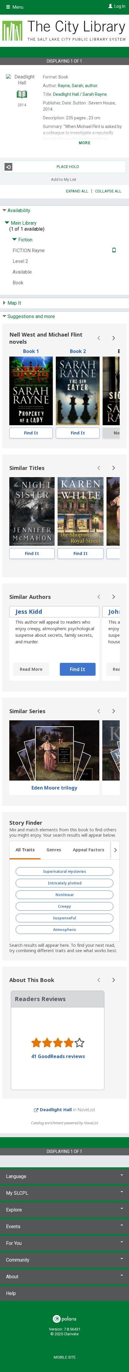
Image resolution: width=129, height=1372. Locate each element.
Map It (14, 303)
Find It (31, 433)
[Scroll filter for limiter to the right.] (115, 850)
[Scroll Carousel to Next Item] (113, 338)
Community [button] (17, 1260)
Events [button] (13, 1226)
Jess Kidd (29, 612)
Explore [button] (14, 1210)
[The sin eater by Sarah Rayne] (78, 391)
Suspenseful (64, 918)
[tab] (25, 850)
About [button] (12, 1276)
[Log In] (109, 6)
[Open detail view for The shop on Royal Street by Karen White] (81, 511)
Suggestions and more (31, 316)
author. (78, 85)
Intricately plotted (65, 883)
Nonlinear (65, 894)
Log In (119, 6)
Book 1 (31, 351)
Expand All (77, 191)
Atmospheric (64, 929)
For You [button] (14, 1243)
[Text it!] (113, 250)
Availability (19, 210)
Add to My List (63, 179)
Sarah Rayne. (80, 94)
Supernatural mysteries (64, 871)
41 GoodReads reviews (58, 1056)
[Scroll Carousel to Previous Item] (99, 338)
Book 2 (78, 351)
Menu (17, 7)
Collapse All (108, 191)
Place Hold (68, 166)
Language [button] (16, 1176)
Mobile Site (65, 1357)
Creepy (64, 906)
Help (11, 1293)
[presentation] (31, 391)
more (85, 143)
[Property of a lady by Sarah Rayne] (31, 391)
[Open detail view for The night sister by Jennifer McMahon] (32, 511)
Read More (31, 669)
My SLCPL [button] (17, 1193)
